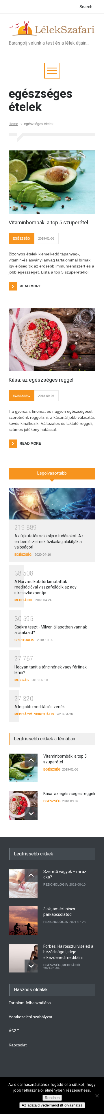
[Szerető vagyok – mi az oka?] (23, 883)
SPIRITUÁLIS (24, 640)
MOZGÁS (21, 680)
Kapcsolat (18, 1045)
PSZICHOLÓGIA (55, 884)
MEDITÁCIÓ (23, 600)
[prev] (31, 760)
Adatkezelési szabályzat (30, 1016)
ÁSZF (14, 1031)
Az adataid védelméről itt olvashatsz (52, 1105)
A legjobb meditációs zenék (39, 706)
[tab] (52, 476)
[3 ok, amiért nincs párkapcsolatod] (23, 920)
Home (13, 124)
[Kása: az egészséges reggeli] (52, 339)
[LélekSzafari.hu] (52, 29)
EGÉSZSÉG (21, 238)
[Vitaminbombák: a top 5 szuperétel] (52, 182)
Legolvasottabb (52, 473)
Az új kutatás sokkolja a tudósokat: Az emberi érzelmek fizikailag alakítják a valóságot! (48, 541)
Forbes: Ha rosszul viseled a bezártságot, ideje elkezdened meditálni (68, 952)
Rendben (52, 1098)
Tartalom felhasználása (30, 1002)
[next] (31, 813)
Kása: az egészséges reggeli (42, 380)
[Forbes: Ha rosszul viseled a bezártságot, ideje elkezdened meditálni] (23, 958)
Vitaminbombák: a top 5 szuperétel (48, 222)
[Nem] (97, 1095)
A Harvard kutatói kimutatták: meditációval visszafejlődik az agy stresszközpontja (45, 587)
